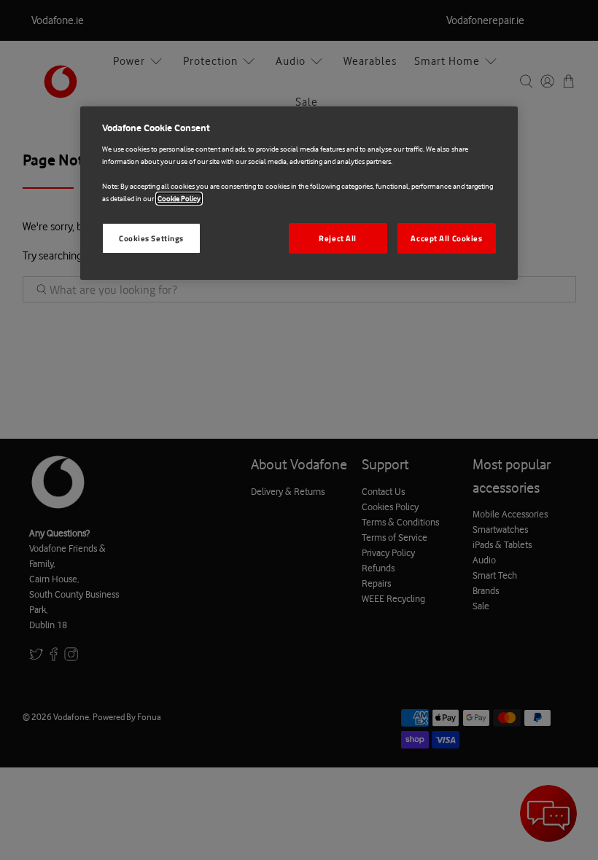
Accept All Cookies (446, 238)
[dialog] (299, 193)
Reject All (338, 238)
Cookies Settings (151, 238)
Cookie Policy (179, 198)
